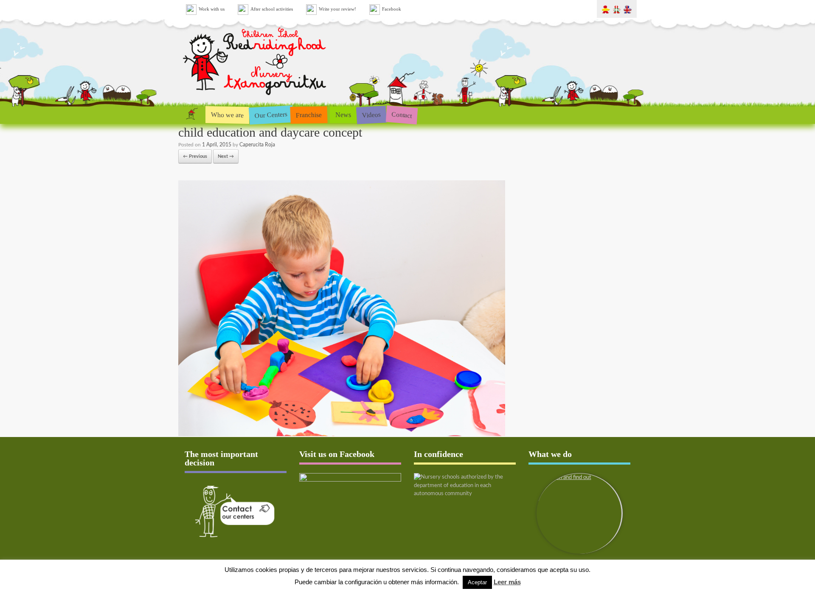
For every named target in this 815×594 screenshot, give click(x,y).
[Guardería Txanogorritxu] (255, 97)
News (343, 114)
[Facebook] (350, 502)
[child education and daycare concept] (341, 434)
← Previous (195, 156)
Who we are (227, 114)
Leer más (507, 582)
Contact (401, 114)
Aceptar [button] (477, 582)
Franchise (309, 114)
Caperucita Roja (257, 144)
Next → (226, 156)
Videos (371, 114)
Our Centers (270, 114)
